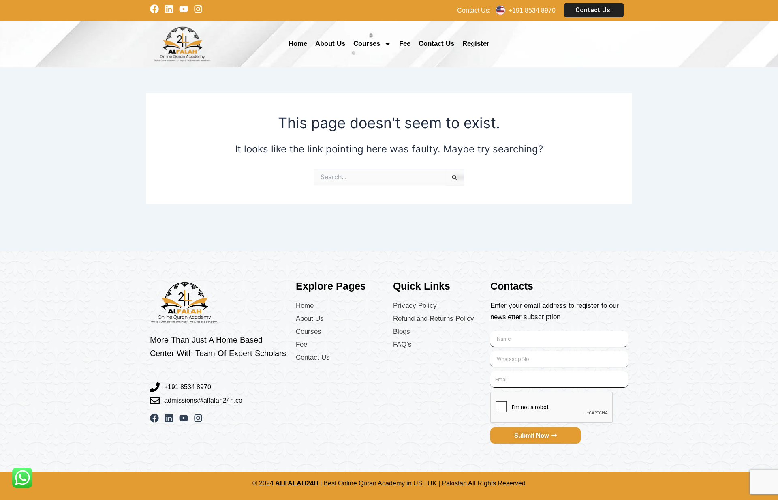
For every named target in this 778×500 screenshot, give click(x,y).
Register (475, 43)
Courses (366, 43)
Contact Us (436, 43)
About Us (330, 43)
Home (298, 43)
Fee (404, 43)
